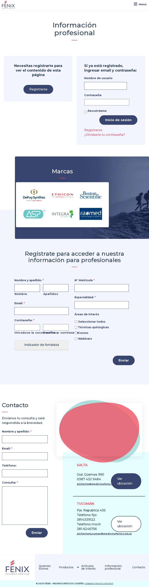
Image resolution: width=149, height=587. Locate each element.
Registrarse (38, 89)
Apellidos (50, 294)
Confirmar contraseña (56, 332)
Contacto (138, 567)
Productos (66, 567)
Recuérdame (97, 111)
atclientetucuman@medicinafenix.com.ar (104, 533)
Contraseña (92, 95)
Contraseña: (24, 320)
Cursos (83, 333)
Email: (19, 303)
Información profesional (113, 567)
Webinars (85, 338)
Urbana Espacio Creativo (99, 583)
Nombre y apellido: (29, 280)
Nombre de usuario (98, 78)
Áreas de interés (86, 314)
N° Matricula (84, 280)
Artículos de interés (88, 567)
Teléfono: (9, 465)
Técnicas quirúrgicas (93, 327)
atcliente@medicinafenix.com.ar (98, 484)
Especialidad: (85, 297)
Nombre (21, 294)
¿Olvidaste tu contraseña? (104, 135)
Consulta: (10, 482)
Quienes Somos (45, 567)
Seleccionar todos (91, 321)
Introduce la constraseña (27, 332)
